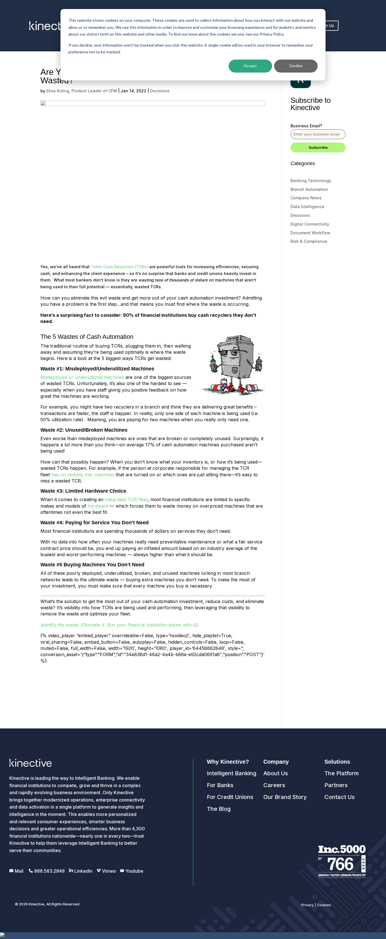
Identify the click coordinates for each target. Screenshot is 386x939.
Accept (250, 65)
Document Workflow (310, 232)
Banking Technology (310, 180)
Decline (296, 65)
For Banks (220, 785)
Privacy (307, 905)
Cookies (324, 905)
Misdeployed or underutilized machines (82, 377)
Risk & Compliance (308, 241)
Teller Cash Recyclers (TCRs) (119, 266)
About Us (275, 773)
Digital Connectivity (309, 224)
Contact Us (339, 797)
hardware (98, 506)
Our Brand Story (285, 797)
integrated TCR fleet (126, 499)
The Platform (341, 773)
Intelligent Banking (231, 773)
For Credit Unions (230, 797)
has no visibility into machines (82, 474)
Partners (336, 785)
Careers (274, 785)
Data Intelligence (307, 206)
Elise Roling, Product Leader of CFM (81, 90)
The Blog (219, 808)
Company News (306, 197)
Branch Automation (309, 189)
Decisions (160, 90)
